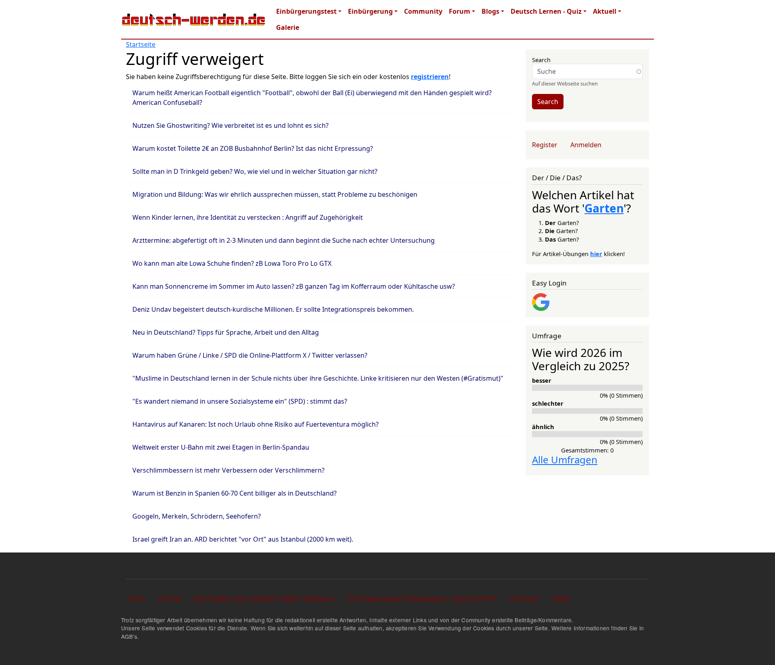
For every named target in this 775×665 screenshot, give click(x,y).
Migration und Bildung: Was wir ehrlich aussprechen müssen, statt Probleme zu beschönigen (274, 194)
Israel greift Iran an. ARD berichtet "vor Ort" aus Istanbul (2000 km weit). (242, 539)
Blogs (490, 11)
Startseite (140, 44)
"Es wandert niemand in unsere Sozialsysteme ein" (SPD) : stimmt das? (239, 401)
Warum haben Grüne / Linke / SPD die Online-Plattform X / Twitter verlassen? (249, 355)
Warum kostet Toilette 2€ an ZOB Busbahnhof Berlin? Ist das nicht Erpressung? (252, 148)
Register (544, 144)
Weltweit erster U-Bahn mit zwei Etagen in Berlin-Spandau (220, 447)
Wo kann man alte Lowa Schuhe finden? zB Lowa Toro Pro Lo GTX (231, 263)
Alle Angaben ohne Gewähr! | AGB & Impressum (264, 598)
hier (596, 254)
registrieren (430, 76)
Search (541, 60)
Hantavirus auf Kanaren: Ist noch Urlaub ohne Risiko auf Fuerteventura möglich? (255, 424)
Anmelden (585, 144)
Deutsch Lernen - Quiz (546, 11)
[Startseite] (193, 19)
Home (136, 598)
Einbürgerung (370, 11)
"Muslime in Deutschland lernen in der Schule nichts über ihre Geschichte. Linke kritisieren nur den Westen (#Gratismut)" (317, 378)
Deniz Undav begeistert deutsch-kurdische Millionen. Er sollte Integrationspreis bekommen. (273, 309)
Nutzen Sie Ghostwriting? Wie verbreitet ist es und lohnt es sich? (230, 125)
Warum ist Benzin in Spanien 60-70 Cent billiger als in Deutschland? (234, 493)
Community (423, 11)
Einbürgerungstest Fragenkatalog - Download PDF (422, 598)
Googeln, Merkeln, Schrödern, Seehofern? (196, 516)
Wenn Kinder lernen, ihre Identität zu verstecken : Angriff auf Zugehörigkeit (247, 217)
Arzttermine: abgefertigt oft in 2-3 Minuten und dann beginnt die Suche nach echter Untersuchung (283, 240)
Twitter (561, 598)
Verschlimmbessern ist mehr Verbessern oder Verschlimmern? (228, 470)
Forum (459, 11)
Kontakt (169, 598)
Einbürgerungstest (306, 11)
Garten (604, 208)
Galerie (287, 27)
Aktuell (604, 11)
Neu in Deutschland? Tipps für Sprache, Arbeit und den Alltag (225, 332)
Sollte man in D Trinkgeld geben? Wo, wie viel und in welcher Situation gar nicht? (254, 171)
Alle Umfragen (564, 459)
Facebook (524, 598)
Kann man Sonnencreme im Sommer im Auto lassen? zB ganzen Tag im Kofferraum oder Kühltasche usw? (293, 286)
